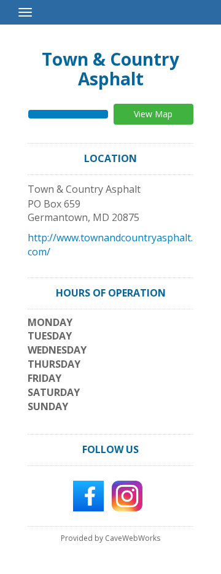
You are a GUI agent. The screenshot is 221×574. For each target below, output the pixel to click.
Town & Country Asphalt (110, 68)
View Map (153, 114)
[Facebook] (88, 495)
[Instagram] (127, 495)
